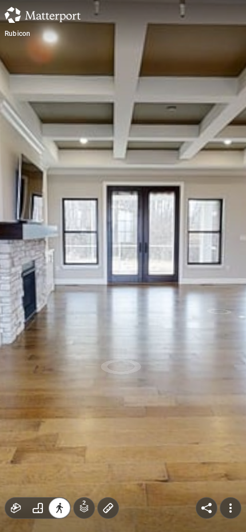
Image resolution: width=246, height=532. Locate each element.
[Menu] (230, 508)
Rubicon (17, 34)
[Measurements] (108, 508)
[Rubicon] (123, 266)
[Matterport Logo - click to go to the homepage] (42, 15)
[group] (38, 508)
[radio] (16, 508)
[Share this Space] (206, 508)
